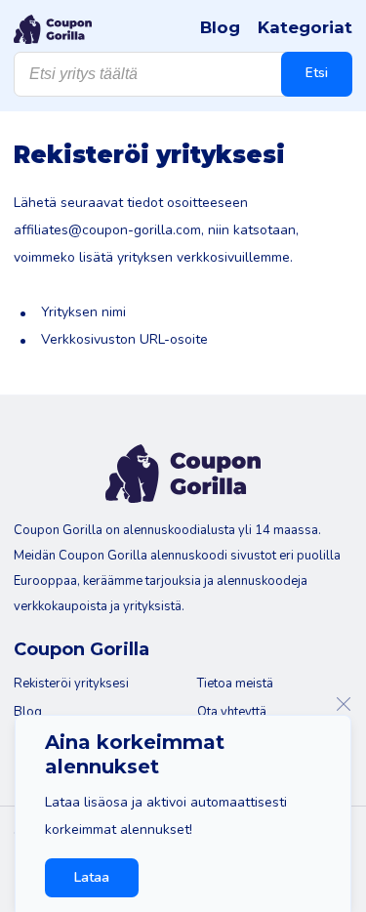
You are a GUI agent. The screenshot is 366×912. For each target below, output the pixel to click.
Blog (220, 27)
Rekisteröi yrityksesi (71, 683)
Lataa (91, 877)
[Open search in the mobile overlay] (183, 74)
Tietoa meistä (235, 683)
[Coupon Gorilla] (53, 29)
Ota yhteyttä (231, 712)
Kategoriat (305, 27)
